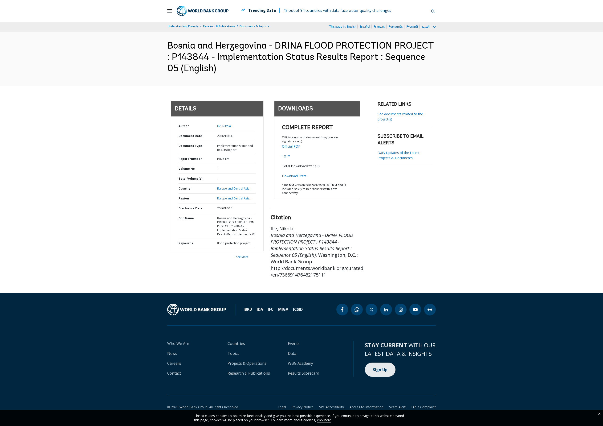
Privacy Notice (303, 407)
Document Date (190, 136)
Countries (236, 343)
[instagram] (401, 309)
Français (379, 27)
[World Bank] (196, 309)
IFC (270, 309)
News (172, 353)
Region (184, 198)
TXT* (286, 156)
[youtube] (415, 309)
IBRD (248, 309)
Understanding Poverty (183, 26)
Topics (233, 353)
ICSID (298, 309)
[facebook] (342, 309)
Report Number (190, 159)
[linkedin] (386, 309)
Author (184, 126)
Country (185, 188)
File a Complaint (423, 407)
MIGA (283, 309)
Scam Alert (397, 407)
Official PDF (291, 146)
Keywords (186, 243)
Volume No (187, 169)
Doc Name (186, 218)
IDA (260, 309)
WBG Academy (300, 363)
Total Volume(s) (190, 179)
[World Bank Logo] (202, 11)
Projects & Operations (247, 363)
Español (365, 27)
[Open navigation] (169, 10)
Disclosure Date (191, 208)
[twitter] (371, 309)
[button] (433, 11)
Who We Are (178, 343)
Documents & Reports (254, 26)
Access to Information (366, 407)
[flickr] (430, 309)
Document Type (190, 146)
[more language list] (434, 27)
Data (292, 353)
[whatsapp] (357, 309)
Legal (282, 407)
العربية (425, 27)
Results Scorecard (303, 373)
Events (294, 343)
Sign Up (380, 369)
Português (396, 27)
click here (324, 420)
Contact (174, 373)
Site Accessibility (331, 407)
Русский (412, 27)
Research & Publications (219, 26)
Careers (174, 363)
